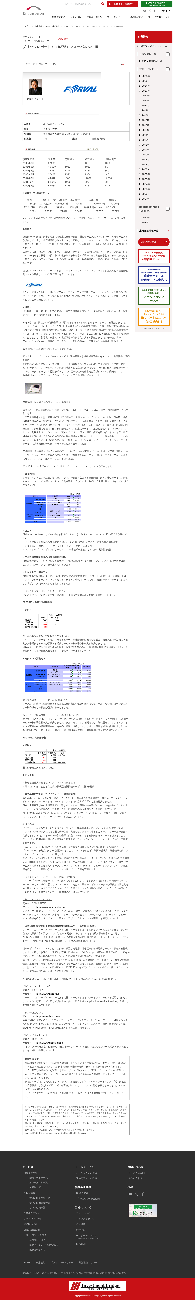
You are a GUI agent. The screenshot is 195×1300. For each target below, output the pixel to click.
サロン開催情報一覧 (152, 61)
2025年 (146, 80)
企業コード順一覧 (38, 1177)
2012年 (145, 144)
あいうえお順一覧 (38, 1182)
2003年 (146, 189)
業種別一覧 (35, 1187)
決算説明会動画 (94, 17)
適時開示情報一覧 (148, 230)
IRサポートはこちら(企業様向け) (154, 316)
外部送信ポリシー (88, 1262)
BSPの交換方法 (37, 1249)
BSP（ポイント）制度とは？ (44, 1244)
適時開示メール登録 (86, 1178)
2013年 (145, 139)
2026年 (146, 76)
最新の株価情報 (149, 242)
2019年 (145, 110)
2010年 (145, 154)
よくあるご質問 (137, 1172)
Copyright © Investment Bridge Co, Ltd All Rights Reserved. (97, 1296)
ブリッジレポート (115, 17)
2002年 (146, 193)
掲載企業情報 (58, 17)
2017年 (145, 120)
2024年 (146, 85)
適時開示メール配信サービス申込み (154, 275)
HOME (27, 1262)
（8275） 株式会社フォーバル (56, 26)
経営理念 (80, 1229)
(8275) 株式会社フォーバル (154, 46)
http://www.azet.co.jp (48, 993)
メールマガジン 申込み (154, 295)
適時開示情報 (136, 17)
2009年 (146, 159)
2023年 (146, 90)
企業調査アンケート (154, 256)
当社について (83, 1213)
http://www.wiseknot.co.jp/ (51, 907)
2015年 (145, 130)
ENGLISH (81, 1243)
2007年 (146, 169)
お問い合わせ (135, 1178)
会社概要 (80, 1224)
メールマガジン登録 (86, 1172)
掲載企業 (38, 26)
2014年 (145, 134)
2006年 (146, 174)
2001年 (145, 198)
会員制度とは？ (37, 1240)
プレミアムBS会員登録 (88, 1198)
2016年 (145, 125)
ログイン (165, 10)
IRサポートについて (88, 1236)
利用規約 (40, 1262)
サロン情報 (75, 17)
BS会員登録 (82, 1193)
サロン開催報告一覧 (39, 1202)
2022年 (146, 95)
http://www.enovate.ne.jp (50, 1042)
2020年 (146, 105)
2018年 (145, 115)
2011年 (145, 149)
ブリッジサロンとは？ (159, 17)
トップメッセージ (85, 1218)
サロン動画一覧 (37, 1207)
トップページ (28, 26)
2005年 (146, 179)
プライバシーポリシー (62, 1262)
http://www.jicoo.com (48, 1016)
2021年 (145, 100)
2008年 (146, 164)
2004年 (146, 184)
